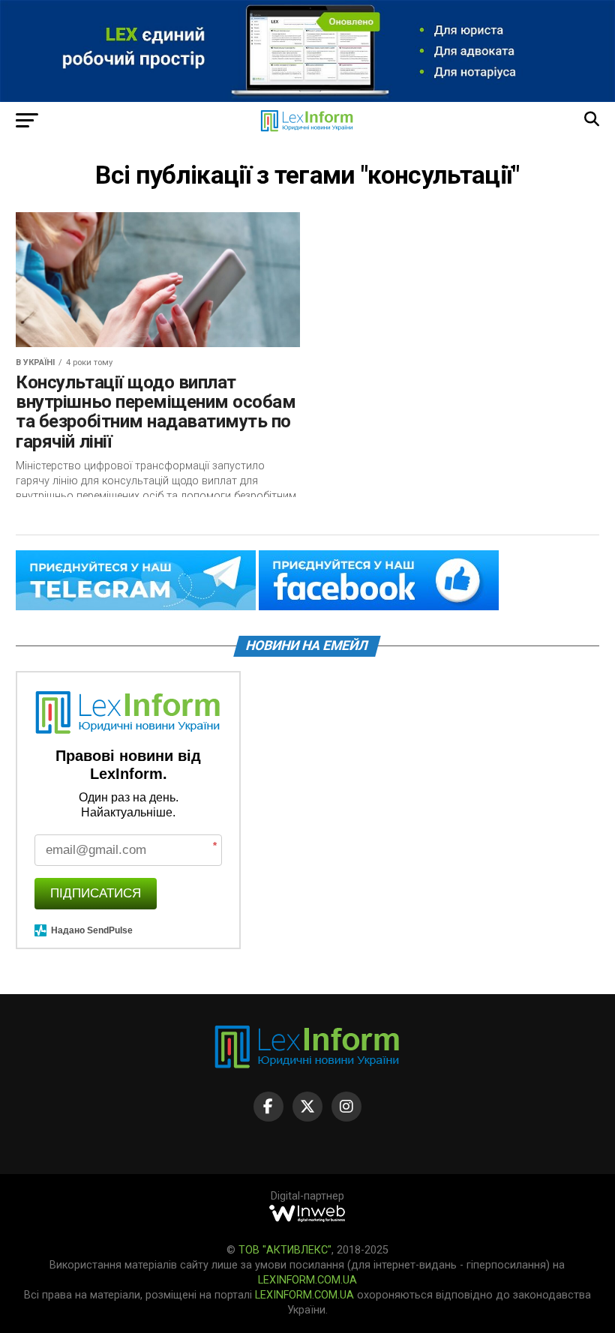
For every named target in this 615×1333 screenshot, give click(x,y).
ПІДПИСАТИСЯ (95, 893)
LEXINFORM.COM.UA (307, 1280)
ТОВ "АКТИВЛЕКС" (285, 1250)
